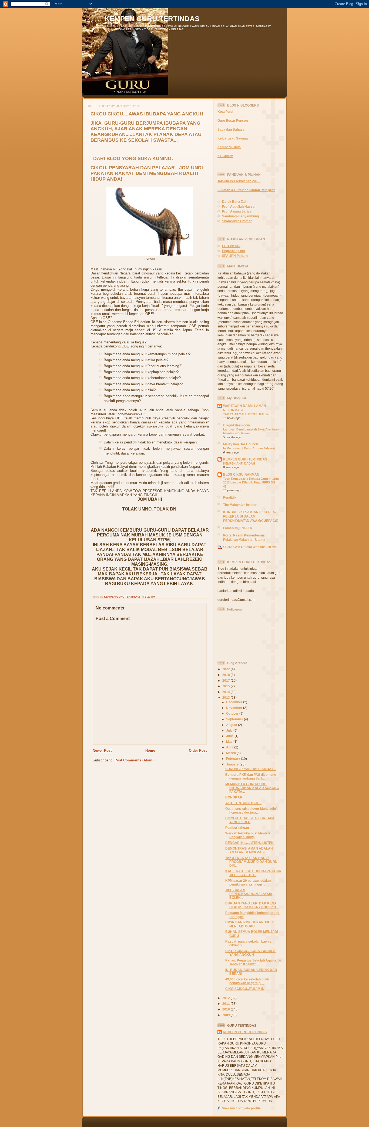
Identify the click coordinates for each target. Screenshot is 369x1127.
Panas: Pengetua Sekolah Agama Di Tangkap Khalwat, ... (253, 962)
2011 (226, 1003)
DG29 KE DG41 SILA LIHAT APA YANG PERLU (249, 820)
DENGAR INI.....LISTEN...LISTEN (249, 842)
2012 (226, 998)
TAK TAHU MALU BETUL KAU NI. (246, 414)
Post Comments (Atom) (134, 760)
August (232, 725)
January (233, 764)
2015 (226, 686)
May (229, 741)
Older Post (198, 750)
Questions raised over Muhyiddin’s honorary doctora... (252, 810)
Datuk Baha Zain (234, 201)
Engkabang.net (233, 251)
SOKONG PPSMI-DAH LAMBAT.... (250, 769)
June (230, 736)
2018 (226, 675)
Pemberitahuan (237, 827)
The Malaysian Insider (240, 504)
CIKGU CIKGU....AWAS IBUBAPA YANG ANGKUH (250, 952)
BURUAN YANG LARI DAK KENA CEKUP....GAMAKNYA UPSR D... (252, 905)
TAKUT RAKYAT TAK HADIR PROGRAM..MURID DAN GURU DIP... (251, 861)
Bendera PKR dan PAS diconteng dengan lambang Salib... (250, 776)
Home (150, 750)
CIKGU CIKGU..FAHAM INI (245, 988)
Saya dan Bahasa (230, 129)
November (234, 708)
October (232, 713)
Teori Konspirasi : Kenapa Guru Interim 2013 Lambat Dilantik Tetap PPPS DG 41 (251, 482)
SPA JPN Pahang (235, 255)
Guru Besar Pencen (232, 120)
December (234, 702)
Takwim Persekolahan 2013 (238, 181)
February (233, 758)
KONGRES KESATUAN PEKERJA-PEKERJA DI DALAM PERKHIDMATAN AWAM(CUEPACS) (250, 516)
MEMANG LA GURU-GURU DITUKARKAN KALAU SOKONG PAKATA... (252, 787)
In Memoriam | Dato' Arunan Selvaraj (249, 448)
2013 (226, 697)
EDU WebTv (231, 246)
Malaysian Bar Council (240, 444)
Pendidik (229, 497)
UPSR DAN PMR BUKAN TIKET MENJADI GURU (249, 924)
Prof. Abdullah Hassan (239, 206)
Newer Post (102, 750)
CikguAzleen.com (236, 425)
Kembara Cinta (229, 147)
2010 (226, 1009)
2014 (226, 692)
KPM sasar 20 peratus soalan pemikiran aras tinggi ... (248, 882)
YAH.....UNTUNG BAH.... (243, 803)
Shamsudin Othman (237, 221)
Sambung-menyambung (240, 216)
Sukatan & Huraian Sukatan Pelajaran (246, 190)
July (229, 730)
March (231, 753)
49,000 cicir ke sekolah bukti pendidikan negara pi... (247, 981)
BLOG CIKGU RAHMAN (241, 474)
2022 (226, 669)
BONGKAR (233, 797)
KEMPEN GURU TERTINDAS (152, 19)
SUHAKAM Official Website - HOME (250, 547)
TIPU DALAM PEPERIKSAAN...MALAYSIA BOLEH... (248, 893)
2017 (226, 680)
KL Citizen (225, 156)
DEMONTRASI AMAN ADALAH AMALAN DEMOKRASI (249, 850)
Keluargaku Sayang (232, 138)
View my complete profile (241, 1108)
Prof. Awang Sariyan (237, 211)
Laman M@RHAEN (237, 528)
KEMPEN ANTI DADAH (239, 463)
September (235, 719)
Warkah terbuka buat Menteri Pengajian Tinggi (247, 835)
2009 (226, 1015)
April (230, 747)
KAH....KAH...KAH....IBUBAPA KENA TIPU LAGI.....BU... (253, 873)
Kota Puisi (225, 111)
